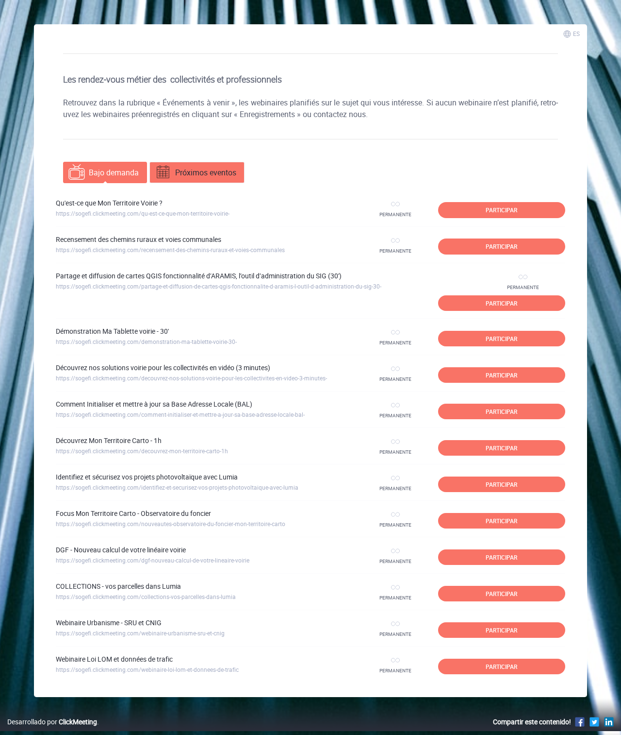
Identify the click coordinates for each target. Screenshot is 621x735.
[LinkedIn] (609, 721)
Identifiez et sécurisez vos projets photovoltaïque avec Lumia (147, 476)
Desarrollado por (52, 721)
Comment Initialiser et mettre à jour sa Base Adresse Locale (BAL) (154, 404)
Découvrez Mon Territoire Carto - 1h (109, 440)
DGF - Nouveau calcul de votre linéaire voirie (121, 549)
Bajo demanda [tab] (114, 172)
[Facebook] (580, 721)
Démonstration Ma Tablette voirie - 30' (112, 331)
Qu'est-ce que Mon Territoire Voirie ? (109, 202)
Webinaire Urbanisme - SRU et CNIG (109, 622)
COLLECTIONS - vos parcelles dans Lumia (118, 586)
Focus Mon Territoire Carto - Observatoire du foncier (133, 513)
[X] (594, 721)
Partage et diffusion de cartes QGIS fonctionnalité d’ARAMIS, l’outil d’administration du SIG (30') (199, 275)
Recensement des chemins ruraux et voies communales (138, 239)
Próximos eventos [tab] (205, 172)
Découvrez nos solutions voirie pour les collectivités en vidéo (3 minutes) (163, 367)
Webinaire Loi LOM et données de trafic (114, 659)
